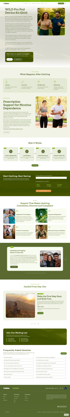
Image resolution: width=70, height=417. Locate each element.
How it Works (16, 398)
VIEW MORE (63, 353)
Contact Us (26, 398)
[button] (66, 259)
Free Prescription (16, 396)
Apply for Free (43, 190)
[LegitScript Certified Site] (65, 388)
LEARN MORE (6, 132)
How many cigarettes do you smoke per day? (44, 175)
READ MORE (14, 266)
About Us (26, 396)
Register (18, 59)
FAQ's (15, 400)
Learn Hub (26, 400)
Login (9, 59)
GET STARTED (35, 165)
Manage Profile (5, 400)
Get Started (61, 3)
